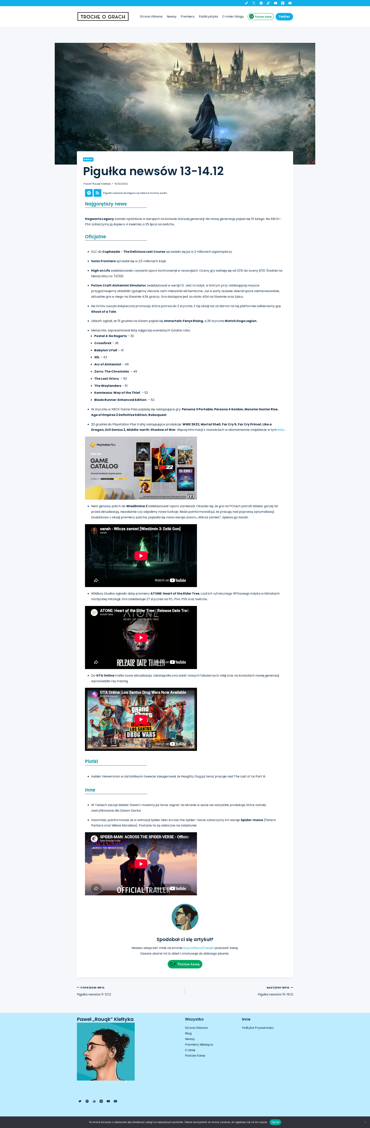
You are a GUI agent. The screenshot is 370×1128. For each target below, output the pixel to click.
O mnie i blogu (233, 16)
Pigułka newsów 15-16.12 (275, 991)
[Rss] (97, 193)
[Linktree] (246, 3)
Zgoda (275, 1122)
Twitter (284, 17)
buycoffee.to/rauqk (198, 948)
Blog (188, 1033)
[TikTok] (268, 3)
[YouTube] (275, 3)
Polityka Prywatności (257, 1028)
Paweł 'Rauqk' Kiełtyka (97, 183)
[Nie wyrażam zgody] (365, 1122)
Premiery (188, 16)
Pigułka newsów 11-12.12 (94, 991)
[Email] (290, 3)
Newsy (172, 16)
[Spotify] (261, 3)
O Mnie (190, 1050)
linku (281, 430)
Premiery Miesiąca (199, 1044)
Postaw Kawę (195, 1055)
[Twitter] (254, 3)
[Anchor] (94, 1101)
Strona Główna (151, 16)
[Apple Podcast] (283, 3)
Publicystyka (208, 16)
